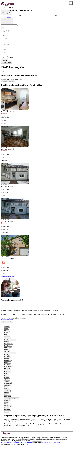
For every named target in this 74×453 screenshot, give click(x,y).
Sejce (5, 379)
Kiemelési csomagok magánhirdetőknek (29, 437)
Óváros (6, 375)
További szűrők (7, 62)
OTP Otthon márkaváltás (17, 440)
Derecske (6, 345)
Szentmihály (7, 383)
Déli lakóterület (8, 343)
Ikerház (6, 402)
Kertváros (6, 358)
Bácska (6, 330)
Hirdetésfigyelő (5, 440)
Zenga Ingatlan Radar (53, 439)
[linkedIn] (4, 436)
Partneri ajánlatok (28, 439)
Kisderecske (7, 360)
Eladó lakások (45, 437)
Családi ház (7, 400)
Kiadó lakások (37, 439)
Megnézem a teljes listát (7, 276)
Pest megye (7, 396)
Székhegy (7, 381)
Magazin (44, 439)
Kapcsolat (27, 440)
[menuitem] (7, 7)
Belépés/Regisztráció (7, 319)
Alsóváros (7, 326)
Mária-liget (7, 370)
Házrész (6, 407)
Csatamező (7, 338)
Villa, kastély (7, 406)
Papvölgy (6, 377)
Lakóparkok (63, 439)
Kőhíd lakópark (8, 366)
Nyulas (6, 373)
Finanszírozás (53, 437)
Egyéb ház (7, 409)
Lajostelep (7, 368)
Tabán (5, 387)
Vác (5, 394)
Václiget (6, 392)
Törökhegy (7, 390)
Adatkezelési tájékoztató (8, 442)
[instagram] (3, 436)
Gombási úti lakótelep (10, 353)
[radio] (19, 15)
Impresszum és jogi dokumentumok (52, 442)
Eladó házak (4, 437)
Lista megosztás (7, 322)
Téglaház (6, 389)
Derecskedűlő (7, 347)
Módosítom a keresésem (7, 81)
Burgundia (7, 336)
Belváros (6, 332)
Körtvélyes (7, 364)
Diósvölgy (6, 349)
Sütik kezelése (37, 442)
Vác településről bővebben (11, 398)
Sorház (6, 411)
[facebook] (1, 436)
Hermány (6, 355)
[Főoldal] (5, 10)
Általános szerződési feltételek (23, 442)
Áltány (6, 328)
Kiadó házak (10, 439)
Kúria (5, 404)
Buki (5, 334)
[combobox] (7, 21)
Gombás (6, 351)
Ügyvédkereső (18, 439)
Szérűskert (7, 385)
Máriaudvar (7, 372)
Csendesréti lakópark (9, 340)
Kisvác (6, 362)
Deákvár (6, 341)
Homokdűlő (7, 356)
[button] (5, 2)
